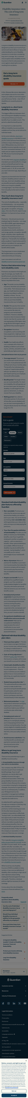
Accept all (14, 1095)
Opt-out (14, 1091)
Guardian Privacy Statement (11, 1087)
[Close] (26, 1060)
